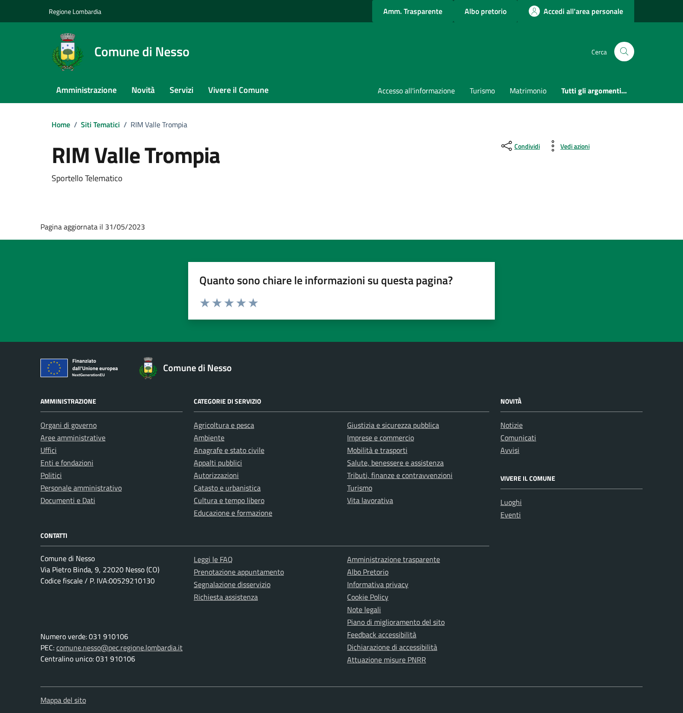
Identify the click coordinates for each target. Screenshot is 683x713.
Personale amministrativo (81, 487)
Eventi (510, 514)
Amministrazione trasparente (393, 559)
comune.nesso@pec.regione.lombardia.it (119, 647)
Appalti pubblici (218, 462)
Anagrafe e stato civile (229, 450)
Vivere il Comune (238, 90)
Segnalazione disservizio (232, 584)
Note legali (364, 609)
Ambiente (209, 437)
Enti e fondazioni (66, 462)
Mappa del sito (63, 700)
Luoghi (511, 502)
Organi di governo (68, 425)
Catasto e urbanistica (227, 487)
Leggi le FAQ (213, 559)
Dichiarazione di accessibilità (392, 647)
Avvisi (509, 450)
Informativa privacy (377, 584)
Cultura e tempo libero (229, 500)
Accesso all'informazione (416, 90)
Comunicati (518, 437)
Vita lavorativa (370, 500)
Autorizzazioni (216, 475)
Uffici (48, 450)
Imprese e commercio (380, 437)
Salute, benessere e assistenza (395, 462)
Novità (143, 90)
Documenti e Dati (67, 500)
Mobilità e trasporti (377, 450)
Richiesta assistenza (226, 596)
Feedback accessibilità (381, 634)
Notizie (511, 425)
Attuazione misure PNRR (386, 659)
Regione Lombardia (75, 11)
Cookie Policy (367, 596)
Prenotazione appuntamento (239, 571)
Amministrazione (86, 90)
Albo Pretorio (367, 571)
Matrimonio (528, 90)
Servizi (181, 90)
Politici (51, 475)
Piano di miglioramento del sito (396, 622)
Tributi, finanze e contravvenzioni (400, 475)
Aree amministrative (72, 437)
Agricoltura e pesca (224, 425)
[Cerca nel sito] (624, 52)
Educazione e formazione (233, 512)
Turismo (482, 90)
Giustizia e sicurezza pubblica (393, 425)
